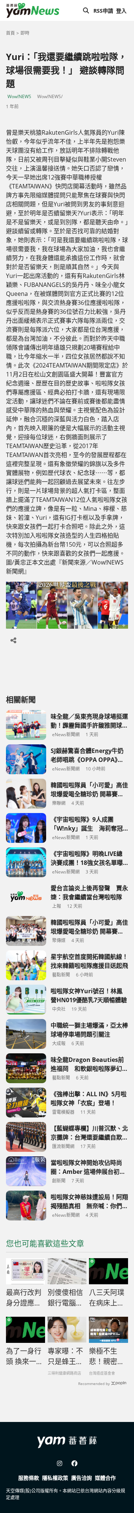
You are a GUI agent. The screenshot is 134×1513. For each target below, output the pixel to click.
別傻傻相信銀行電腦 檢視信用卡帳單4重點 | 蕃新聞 (67, 1298)
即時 (24, 33)
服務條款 (28, 1477)
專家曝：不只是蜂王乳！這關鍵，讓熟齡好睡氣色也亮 (65, 1356)
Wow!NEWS (19, 96)
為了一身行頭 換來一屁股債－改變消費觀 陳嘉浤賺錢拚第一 (24, 1356)
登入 (121, 10)
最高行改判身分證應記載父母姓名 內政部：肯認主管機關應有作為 (25, 1298)
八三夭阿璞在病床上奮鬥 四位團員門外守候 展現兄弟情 (107, 1298)
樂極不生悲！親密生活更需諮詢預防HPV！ (106, 1356)
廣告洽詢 (81, 1477)
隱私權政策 (55, 1477)
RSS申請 (103, 10)
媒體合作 (105, 1477)
